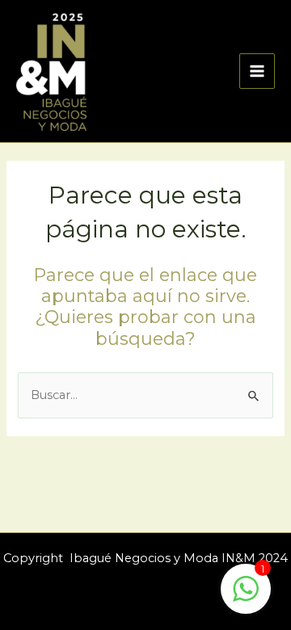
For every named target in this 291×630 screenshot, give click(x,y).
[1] (246, 597)
